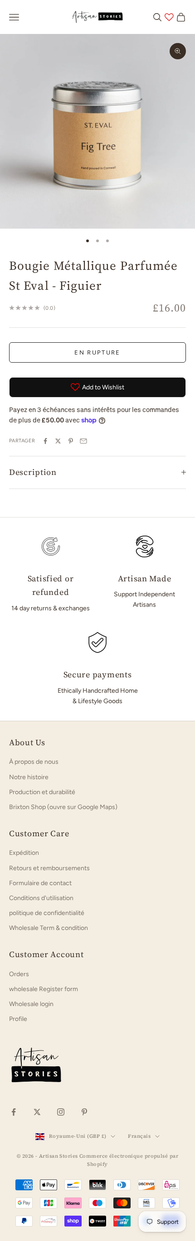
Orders (19, 974)
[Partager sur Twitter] (58, 441)
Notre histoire (29, 777)
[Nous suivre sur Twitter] (37, 1111)
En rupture (97, 352)
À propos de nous (33, 762)
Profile (18, 1019)
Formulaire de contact (40, 883)
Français (139, 1136)
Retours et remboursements (49, 868)
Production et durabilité (42, 792)
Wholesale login (31, 1004)
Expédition (24, 853)
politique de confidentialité (46, 913)
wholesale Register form (43, 989)
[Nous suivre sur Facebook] (13, 1111)
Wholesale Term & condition (48, 928)
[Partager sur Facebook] (45, 441)
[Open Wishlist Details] (169, 17)
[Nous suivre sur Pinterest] (84, 1111)
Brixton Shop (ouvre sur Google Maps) (63, 807)
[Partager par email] (83, 441)
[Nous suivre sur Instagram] (60, 1111)
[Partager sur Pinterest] (70, 441)
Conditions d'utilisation (41, 898)
